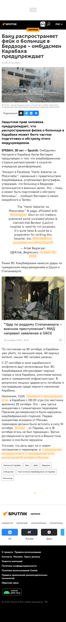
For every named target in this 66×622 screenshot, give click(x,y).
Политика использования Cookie (20, 570)
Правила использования (27, 552)
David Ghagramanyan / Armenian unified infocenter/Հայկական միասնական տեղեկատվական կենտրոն (30, 106)
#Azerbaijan (18, 215)
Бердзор (46, 465)
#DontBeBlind (42, 238)
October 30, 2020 (43, 254)
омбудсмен (8, 471)
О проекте (7, 552)
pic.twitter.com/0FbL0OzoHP (33, 242)
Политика (56, 523)
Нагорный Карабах (12, 465)
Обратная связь (10, 582)
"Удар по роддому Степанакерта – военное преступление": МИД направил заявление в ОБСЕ (33, 328)
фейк (36, 465)
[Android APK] (12, 592)
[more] (60, 339)
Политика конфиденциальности (19, 565)
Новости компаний (12, 561)
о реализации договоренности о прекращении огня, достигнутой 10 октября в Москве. (32, 453)
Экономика (38, 523)
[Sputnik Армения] (10, 25)
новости (7, 523)
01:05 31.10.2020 (11, 62)
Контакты (7, 556)
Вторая (20, 428)
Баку (27, 465)
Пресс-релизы (32, 556)
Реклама (18, 556)
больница (7, 478)
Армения (22, 523)
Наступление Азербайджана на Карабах (36, 471)
